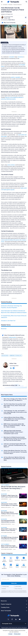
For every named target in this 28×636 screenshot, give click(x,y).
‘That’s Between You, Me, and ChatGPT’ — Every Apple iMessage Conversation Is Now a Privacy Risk (15, 412)
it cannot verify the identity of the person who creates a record (14, 240)
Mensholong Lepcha (6, 507)
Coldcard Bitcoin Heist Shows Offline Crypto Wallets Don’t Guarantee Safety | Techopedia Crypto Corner (14, 419)
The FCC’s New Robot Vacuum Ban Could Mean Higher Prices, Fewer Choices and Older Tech (15, 405)
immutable (11, 57)
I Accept (10, 634)
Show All (26, 553)
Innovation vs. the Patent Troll (8, 320)
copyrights (17, 77)
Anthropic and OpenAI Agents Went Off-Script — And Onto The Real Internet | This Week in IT (15, 445)
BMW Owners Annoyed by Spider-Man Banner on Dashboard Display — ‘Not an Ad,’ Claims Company (14, 425)
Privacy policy (17, 634)
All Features (5, 4)
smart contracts (11, 165)
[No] (26, 632)
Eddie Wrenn (11, 19)
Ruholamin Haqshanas (6, 532)
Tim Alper (3, 490)
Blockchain (10, 4)
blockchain (20, 57)
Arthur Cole (13, 363)
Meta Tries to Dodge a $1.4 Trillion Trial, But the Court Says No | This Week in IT (15, 399)
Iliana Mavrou (4, 498)
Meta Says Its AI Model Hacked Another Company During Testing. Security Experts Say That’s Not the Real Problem (15, 439)
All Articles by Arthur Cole (10, 385)
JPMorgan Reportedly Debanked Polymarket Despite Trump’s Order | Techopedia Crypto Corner (13, 432)
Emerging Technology (17, 4)
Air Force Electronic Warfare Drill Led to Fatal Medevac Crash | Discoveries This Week (14, 458)
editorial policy (12, 337)
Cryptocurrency (5, 484)
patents (13, 77)
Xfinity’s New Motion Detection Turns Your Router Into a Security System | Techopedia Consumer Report (15, 452)
